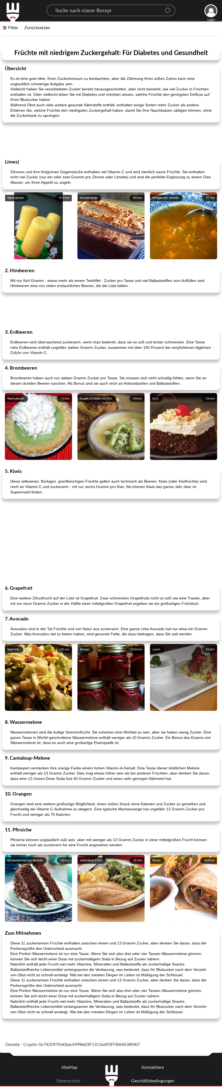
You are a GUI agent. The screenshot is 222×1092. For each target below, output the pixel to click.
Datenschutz (68, 1081)
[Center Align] (169, 8)
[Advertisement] (111, 140)
